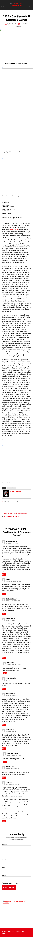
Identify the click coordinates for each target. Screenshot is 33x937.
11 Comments (17, 26)
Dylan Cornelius (13, 24)
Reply (3, 574)
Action (8, 502)
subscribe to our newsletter (10, 883)
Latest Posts (12, 488)
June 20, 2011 (24, 24)
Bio (4, 488)
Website (4, 875)
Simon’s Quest (13, 229)
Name (4, 860)
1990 (5, 502)
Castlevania (13, 502)
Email (3, 867)
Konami (19, 502)
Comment (5, 844)
